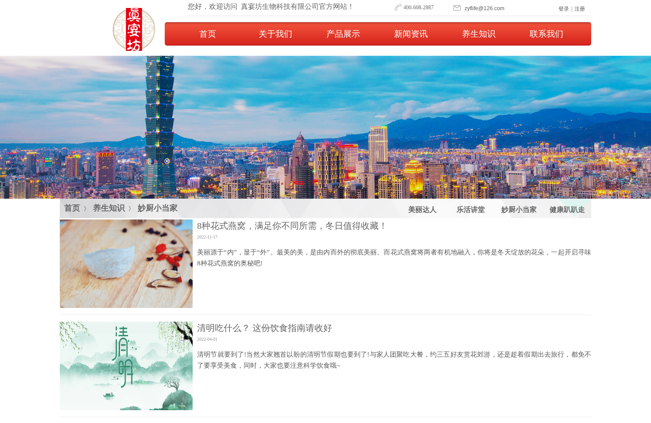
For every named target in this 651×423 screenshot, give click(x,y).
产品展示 (343, 33)
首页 (207, 33)
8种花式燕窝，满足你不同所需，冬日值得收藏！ (292, 226)
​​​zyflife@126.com (484, 8)
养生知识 (479, 33)
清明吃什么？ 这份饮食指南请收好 (264, 328)
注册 (579, 9)
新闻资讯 (411, 33)
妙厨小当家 (158, 208)
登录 (563, 9)
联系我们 (546, 33)
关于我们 (275, 33)
